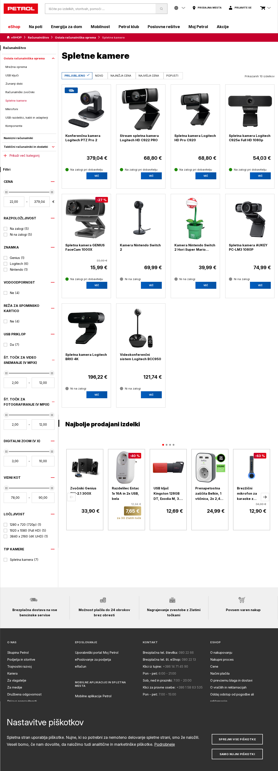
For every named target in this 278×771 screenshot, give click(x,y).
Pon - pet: (150, 673)
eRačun (80, 666)
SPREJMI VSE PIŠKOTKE (237, 739)
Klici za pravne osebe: (159, 687)
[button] (71, 497)
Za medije (14, 687)
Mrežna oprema (16, 67)
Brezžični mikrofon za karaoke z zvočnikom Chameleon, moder (247, 493)
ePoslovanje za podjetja (93, 659)
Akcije (223, 26)
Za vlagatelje (16, 680)
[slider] (6, 192)
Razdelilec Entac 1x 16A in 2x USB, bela (125, 493)
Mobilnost (100, 26)
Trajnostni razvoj (19, 666)
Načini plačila (220, 673)
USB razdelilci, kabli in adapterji (26, 117)
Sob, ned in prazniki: (157, 680)
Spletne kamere (16, 100)
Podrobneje (164, 744)
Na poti (35, 26)
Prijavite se (243, 7)
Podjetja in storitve (21, 659)
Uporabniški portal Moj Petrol (96, 652)
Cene (214, 666)
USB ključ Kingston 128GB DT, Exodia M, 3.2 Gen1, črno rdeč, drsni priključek (168, 493)
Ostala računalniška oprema (75, 37)
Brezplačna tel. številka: (160, 652)
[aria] (14, 37)
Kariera (12, 673)
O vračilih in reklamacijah (228, 687)
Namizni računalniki (18, 138)
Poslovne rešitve (164, 26)
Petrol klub (129, 26)
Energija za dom (66, 26)
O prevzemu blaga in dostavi (231, 680)
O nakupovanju (221, 652)
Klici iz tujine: (152, 666)
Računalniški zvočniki (20, 92)
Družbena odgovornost (24, 694)
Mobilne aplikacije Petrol (93, 696)
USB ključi (12, 75)
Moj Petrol (198, 26)
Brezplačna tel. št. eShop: (162, 659)
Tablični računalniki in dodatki (26, 146)
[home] (21, 8)
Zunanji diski (14, 83)
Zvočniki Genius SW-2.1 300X (83, 491)
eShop (14, 26)
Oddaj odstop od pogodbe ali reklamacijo (232, 697)
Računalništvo (38, 37)
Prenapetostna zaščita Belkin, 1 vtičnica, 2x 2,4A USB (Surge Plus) (209, 493)
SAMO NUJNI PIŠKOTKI (237, 754)
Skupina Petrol (18, 652)
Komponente (13, 126)
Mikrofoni (11, 109)
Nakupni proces (222, 659)
